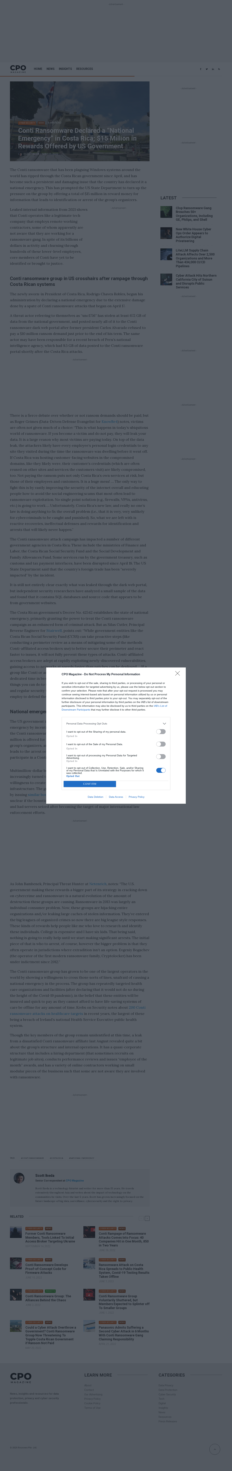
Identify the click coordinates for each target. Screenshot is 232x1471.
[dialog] (116, 735)
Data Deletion (95, 796)
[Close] (178, 674)
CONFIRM (90, 784)
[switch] (161, 731)
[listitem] (116, 724)
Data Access (116, 796)
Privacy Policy (136, 796)
